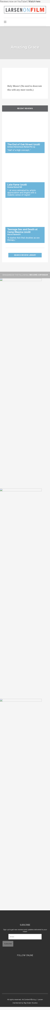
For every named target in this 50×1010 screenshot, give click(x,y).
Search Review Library (25, 255)
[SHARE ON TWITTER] (8, 75)
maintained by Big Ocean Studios (25, 1003)
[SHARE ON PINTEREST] (11, 75)
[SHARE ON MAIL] (12, 75)
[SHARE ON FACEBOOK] (9, 75)
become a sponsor (39, 275)
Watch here (34, 1)
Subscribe (8, 944)
